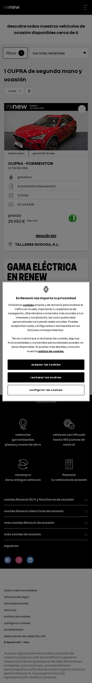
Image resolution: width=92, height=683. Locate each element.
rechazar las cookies (45, 377)
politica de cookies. (51, 351)
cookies (28, 304)
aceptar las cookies (46, 364)
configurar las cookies (46, 390)
